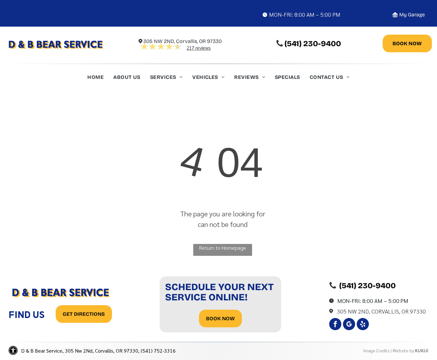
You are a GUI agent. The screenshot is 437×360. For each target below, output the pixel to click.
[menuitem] (95, 79)
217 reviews (199, 48)
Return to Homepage (222, 247)
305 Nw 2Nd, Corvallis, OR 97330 (381, 311)
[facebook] (335, 325)
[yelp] (363, 325)
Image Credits (376, 350)
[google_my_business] (349, 325)
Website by (403, 350)
